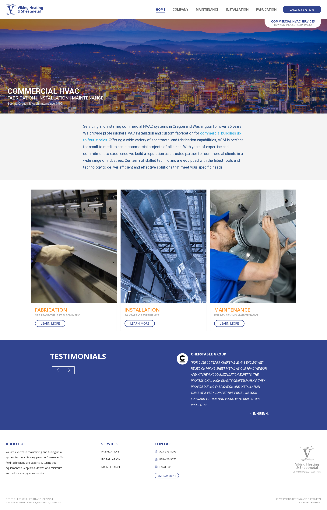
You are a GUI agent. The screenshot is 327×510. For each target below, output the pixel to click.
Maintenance (207, 9)
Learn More (50, 323)
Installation (237, 9)
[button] (57, 370)
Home (160, 9)
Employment (167, 475)
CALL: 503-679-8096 (302, 9)
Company (180, 9)
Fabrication (266, 9)
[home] (24, 9)
